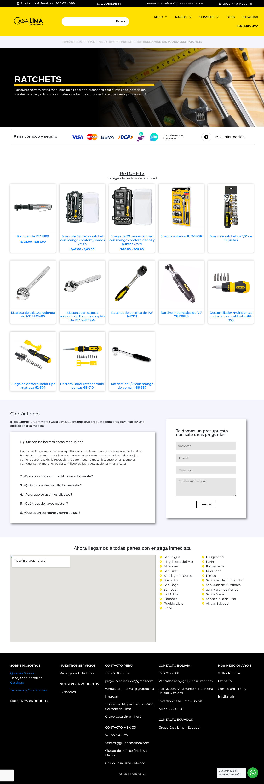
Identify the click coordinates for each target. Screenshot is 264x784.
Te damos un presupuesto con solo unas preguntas (202, 433)
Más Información (230, 137)
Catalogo (17, 682)
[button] (82, 442)
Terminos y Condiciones (28, 690)
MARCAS (181, 17)
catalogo (250, 17)
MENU (158, 17)
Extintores (68, 692)
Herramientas (72, 42)
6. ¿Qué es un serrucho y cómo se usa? (50, 512)
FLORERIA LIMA (247, 26)
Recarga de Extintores (77, 673)
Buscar (121, 21)
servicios (206, 17)
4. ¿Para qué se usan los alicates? (46, 494)
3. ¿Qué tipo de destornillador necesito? (51, 485)
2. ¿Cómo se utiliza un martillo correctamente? (56, 476)
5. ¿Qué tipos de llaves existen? (44, 503)
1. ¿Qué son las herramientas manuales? (51, 442)
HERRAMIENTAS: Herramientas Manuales (112, 42)
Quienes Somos (22, 673)
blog (231, 17)
